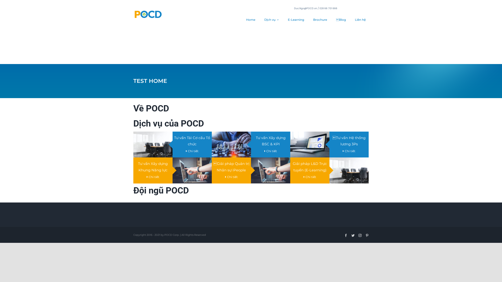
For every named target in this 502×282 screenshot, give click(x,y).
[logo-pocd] (148, 11)
